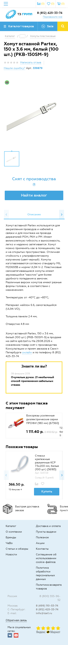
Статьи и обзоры (17, 548)
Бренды (11, 537)
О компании (14, 531)
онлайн (27, 352)
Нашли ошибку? (14, 68)
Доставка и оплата (48, 526)
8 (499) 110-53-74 (47, 605)
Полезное (42, 537)
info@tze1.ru (44, 613)
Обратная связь (16, 620)
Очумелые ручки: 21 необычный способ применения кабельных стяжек (32, 381)
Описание (34, 214)
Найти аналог (34, 195)
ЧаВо (9, 543)
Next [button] (61, 214)
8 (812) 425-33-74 (49, 13)
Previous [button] (6, 214)
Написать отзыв (30, 62)
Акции (40, 543)
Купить (46, 491)
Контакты (42, 548)
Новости (11, 554)
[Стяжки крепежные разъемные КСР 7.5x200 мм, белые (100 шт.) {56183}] (19, 464)
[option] (34, 113)
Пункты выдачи (46, 531)
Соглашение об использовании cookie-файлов (46, 558)
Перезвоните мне (52, 17)
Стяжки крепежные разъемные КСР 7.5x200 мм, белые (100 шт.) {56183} (47, 462)
